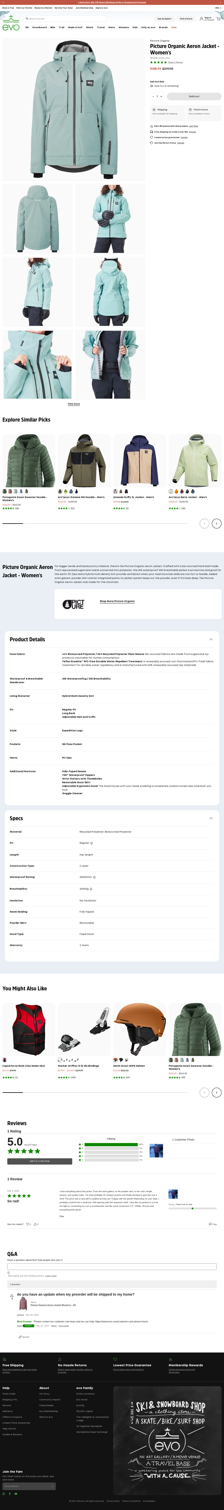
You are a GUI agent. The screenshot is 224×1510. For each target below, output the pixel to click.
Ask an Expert (164, 19)
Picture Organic (160, 41)
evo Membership (48, 1411)
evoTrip (80, 1405)
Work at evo (46, 1417)
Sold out (194, 96)
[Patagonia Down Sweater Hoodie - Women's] (28, 460)
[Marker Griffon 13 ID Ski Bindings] (84, 1029)
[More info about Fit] (91, 843)
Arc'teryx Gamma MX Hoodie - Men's (81, 497)
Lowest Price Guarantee (16, 1423)
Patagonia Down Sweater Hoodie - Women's (24, 499)
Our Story (44, 1394)
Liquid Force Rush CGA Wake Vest (23, 1066)
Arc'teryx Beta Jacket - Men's (188, 497)
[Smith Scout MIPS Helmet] (139, 1029)
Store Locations (85, 1394)
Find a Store (186, 19)
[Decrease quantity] (153, 96)
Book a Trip (8, 8)
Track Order (9, 1394)
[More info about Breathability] (91, 889)
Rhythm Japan (84, 1411)
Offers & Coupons (12, 1417)
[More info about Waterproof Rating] (94, 877)
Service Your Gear (64, 8)
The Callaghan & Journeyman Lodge (92, 1418)
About (44, 1388)
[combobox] (64, 19)
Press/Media (46, 1405)
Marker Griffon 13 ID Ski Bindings (78, 1066)
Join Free (193, 126)
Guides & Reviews (12, 1435)
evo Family (84, 1388)
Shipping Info (9, 1400)
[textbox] (112, 1266)
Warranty (7, 1411)
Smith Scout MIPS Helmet (129, 1066)
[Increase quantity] (161, 96)
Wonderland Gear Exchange (92, 1432)
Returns (6, 1405)
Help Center (9, 1429)
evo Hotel (81, 1400)
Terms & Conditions (131, 1501)
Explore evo (102, 8)
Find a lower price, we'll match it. (128, 1370)
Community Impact (49, 1400)
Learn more (51, 1276)
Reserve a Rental (43, 8)
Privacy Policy (113, 1501)
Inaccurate (64, 1326)
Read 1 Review (175, 62)
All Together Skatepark (89, 1426)
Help (6, 1388)
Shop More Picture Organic (117, 601)
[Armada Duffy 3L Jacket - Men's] (139, 460)
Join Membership (84, 8)
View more (74, 404)
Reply (54, 1326)
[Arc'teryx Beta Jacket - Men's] (195, 460)
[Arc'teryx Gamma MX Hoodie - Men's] (84, 460)
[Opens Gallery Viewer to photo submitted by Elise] (156, 1150)
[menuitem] (26, 28)
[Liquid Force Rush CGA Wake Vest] (28, 1029)
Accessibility (149, 1501)
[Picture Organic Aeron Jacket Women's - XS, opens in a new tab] (23, 1303)
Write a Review (40, 1161)
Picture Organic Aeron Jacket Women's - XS (53, 1305)
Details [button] (192, 132)
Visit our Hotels (24, 8)
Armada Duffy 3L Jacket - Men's (133, 497)
